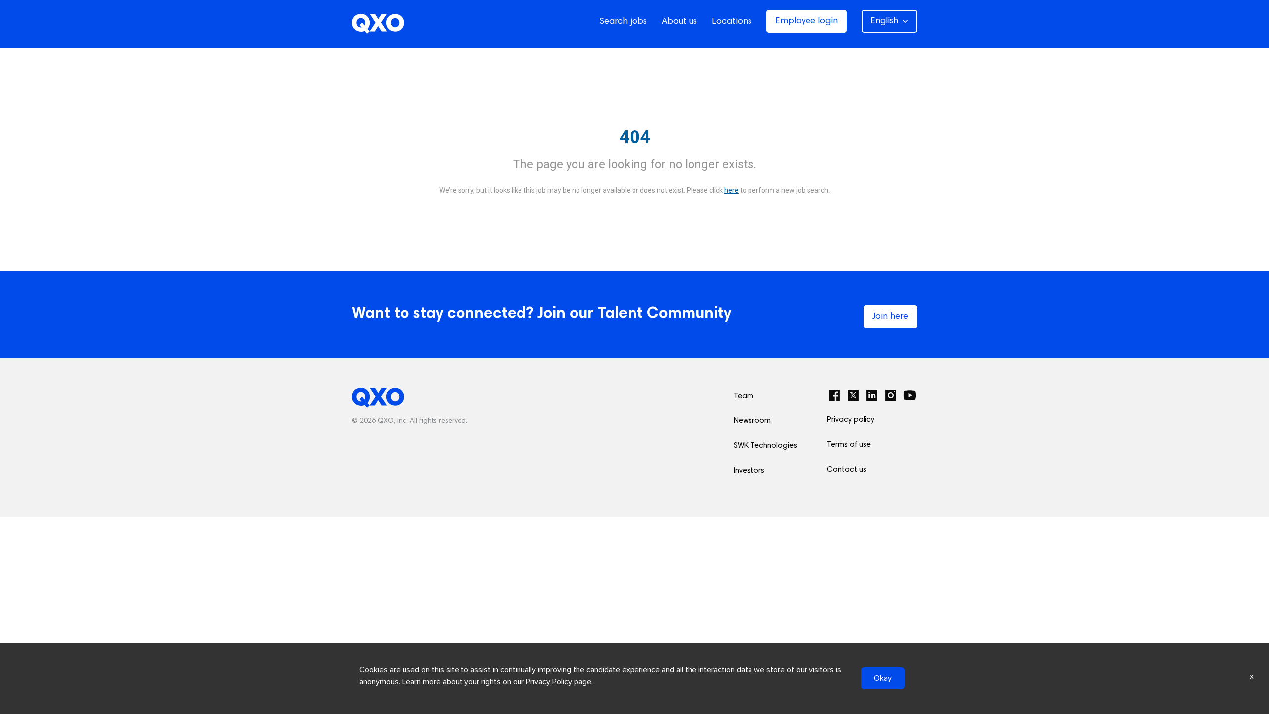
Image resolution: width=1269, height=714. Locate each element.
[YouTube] (909, 395)
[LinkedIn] (872, 395)
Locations (731, 21)
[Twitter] (853, 395)
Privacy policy (850, 420)
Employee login (806, 21)
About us (679, 21)
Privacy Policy (549, 682)
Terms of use (849, 445)
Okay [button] (883, 678)
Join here (890, 316)
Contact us (846, 470)
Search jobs (623, 21)
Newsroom (752, 421)
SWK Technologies (765, 446)
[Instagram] (890, 395)
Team (743, 396)
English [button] (884, 21)
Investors (749, 471)
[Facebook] (834, 395)
